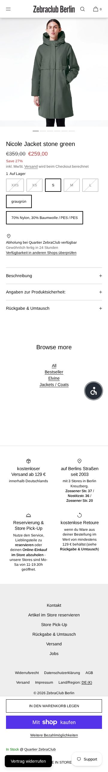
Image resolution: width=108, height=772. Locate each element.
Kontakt (54, 605)
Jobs (54, 653)
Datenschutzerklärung (62, 673)
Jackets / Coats (54, 384)
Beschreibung (19, 275)
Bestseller (54, 371)
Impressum (44, 682)
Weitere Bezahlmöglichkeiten (54, 735)
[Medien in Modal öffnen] (54, 72)
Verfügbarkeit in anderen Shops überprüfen (41, 253)
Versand (31, 166)
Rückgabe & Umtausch (28, 308)
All (54, 365)
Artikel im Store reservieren (54, 614)
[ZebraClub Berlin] (54, 9)
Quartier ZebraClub (40, 749)
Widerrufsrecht (27, 673)
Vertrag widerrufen (28, 761)
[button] (82, 9)
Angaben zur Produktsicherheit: (36, 292)
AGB (89, 673)
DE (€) (87, 682)
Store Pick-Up (54, 624)
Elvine (54, 378)
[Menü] (13, 9)
